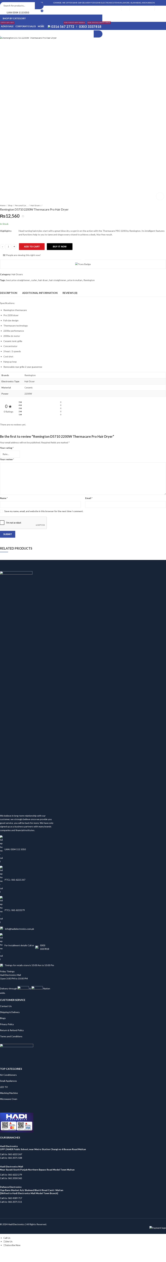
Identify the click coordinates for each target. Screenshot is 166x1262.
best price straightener (18, 280)
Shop (10, 205)
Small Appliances (8, 1080)
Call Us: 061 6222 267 (11, 1154)
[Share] (24, 1253)
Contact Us (6, 1006)
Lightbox (160, 196)
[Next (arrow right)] (22, 1258)
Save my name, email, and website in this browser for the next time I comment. (43, 511)
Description (8, 292)
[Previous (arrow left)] (13, 1258)
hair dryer (43, 280)
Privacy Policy (7, 1024)
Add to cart (32, 246)
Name (4, 498)
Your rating (6, 447)
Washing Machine (9, 1093)
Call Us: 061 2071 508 (11, 1157)
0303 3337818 (44, 947)
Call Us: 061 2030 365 (11, 1178)
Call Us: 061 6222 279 (11, 1174)
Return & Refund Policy (12, 1030)
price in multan (74, 280)
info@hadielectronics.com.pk (19, 928)
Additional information (40, 292)
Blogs (3, 1018)
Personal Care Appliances (21, 205)
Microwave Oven (8, 1099)
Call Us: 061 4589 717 (11, 1198)
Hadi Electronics (16, 1224)
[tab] (8, 293)
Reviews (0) (70, 292)
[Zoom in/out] (11, 1253)
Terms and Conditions (11, 1036)
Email (88, 498)
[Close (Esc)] (30, 1253)
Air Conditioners (8, 1074)
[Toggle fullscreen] (17, 1253)
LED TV (4, 1087)
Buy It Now (59, 246)
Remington (89, 280)
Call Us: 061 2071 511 (11, 1201)
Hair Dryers (35, 205)
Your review (7, 459)
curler (34, 280)
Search (39, 5)
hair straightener (57, 280)
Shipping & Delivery (10, 1012)
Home (3, 205)
